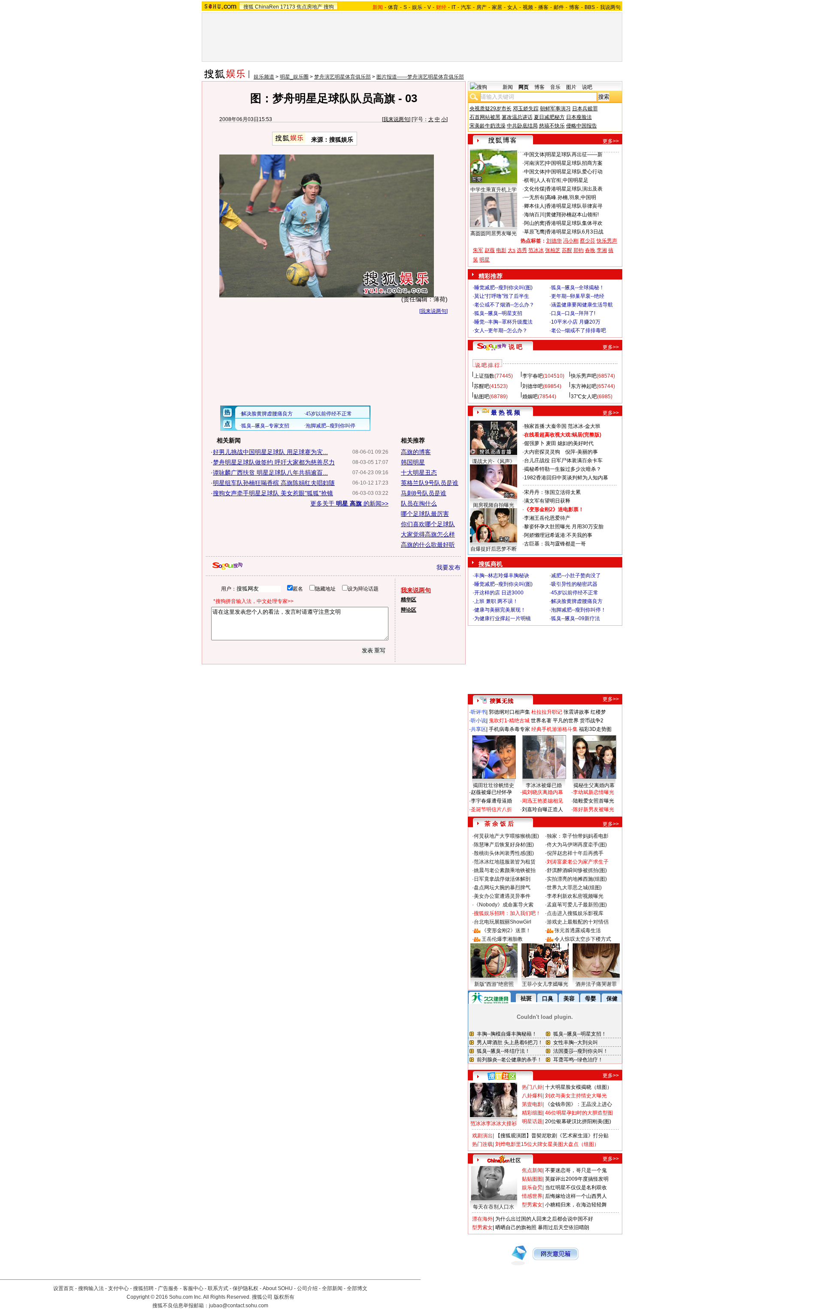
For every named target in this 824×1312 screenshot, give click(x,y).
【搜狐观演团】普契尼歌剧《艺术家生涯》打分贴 (552, 1136)
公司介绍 (307, 1288)
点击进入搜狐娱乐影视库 (575, 913)
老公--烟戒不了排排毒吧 (578, 330)
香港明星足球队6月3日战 (574, 232)
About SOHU (278, 1288)
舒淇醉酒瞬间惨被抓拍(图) (577, 870)
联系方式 (218, 1288)
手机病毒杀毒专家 (509, 729)
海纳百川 (534, 215)
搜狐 (248, 7)
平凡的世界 (566, 721)
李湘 (602, 250)
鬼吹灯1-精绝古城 (509, 721)
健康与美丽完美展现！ (500, 610)
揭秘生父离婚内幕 (594, 785)
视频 (528, 7)
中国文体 (534, 155)
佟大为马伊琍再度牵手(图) (577, 845)
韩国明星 (413, 462)
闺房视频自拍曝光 (493, 505)
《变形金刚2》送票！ (506, 930)
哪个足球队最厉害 (425, 513)
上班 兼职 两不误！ (496, 601)
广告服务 (168, 1288)
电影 (501, 250)
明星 (484, 260)
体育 (393, 7)
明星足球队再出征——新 (574, 155)
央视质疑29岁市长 (491, 109)
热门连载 (482, 1144)
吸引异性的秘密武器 (574, 584)
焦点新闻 (532, 1170)
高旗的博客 (416, 451)
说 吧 (515, 346)
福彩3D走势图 (595, 729)
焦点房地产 (309, 7)
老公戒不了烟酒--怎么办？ (504, 305)
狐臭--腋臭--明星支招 (498, 313)
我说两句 (610, 7)
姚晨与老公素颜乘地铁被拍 (505, 870)
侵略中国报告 (581, 126)
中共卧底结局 (522, 126)
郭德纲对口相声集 (509, 712)
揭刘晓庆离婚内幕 (542, 792)
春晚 (590, 250)
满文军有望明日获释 (547, 501)
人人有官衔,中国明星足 (562, 180)
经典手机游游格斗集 (554, 729)
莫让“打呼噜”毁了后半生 (501, 296)
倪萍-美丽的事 (581, 452)
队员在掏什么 (419, 503)
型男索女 (532, 1205)
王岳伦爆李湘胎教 (502, 939)
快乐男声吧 (584, 376)
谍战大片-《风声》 (493, 461)
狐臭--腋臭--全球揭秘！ (577, 288)
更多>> (611, 141)
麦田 (551, 443)
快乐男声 (607, 241)
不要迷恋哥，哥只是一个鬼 (576, 1170)
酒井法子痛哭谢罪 (596, 984)
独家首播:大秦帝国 (545, 426)
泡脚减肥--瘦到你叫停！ (578, 610)
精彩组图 (532, 1113)
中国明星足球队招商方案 (574, 163)
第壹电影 (532, 1104)
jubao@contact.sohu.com (238, 1306)
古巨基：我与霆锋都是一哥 (555, 544)
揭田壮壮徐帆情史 (493, 785)
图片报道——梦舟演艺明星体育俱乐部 (420, 77)
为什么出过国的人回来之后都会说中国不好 (544, 1219)
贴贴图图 (532, 1179)
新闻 (508, 87)
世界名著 (541, 721)
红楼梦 (598, 712)
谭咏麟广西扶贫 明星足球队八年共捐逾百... (270, 472)
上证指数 (484, 376)
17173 (287, 7)
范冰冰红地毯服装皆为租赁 (505, 862)
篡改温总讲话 (517, 117)
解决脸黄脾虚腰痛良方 (577, 601)
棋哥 (529, 180)
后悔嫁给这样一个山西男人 (576, 1196)
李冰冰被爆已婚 (544, 785)
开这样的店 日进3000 (499, 593)
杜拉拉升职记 (546, 712)
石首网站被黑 (485, 117)
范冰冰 (536, 250)
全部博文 (357, 1288)
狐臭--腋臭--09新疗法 (575, 618)
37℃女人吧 (584, 397)
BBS (590, 7)
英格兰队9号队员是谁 (429, 482)
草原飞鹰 (534, 232)
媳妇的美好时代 (575, 443)
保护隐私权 (245, 1288)
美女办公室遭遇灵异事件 (502, 896)
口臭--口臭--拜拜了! (573, 313)
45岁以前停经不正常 (574, 593)
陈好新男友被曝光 (593, 809)
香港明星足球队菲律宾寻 (574, 206)
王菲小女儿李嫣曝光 (545, 984)
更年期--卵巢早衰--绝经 (577, 296)
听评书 (478, 712)
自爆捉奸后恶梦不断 (493, 549)
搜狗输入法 (91, 1288)
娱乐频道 (264, 77)
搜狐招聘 (143, 1288)
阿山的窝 (534, 223)
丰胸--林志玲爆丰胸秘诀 (501, 576)
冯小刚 (571, 241)
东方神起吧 (584, 386)
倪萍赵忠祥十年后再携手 (575, 853)
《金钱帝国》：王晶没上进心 (578, 1104)
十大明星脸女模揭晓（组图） (578, 1087)
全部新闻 (332, 1288)
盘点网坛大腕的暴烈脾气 (502, 888)
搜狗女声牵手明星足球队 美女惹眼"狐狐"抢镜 (273, 493)
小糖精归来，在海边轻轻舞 (576, 1205)
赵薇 (490, 250)
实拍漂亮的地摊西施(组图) (577, 879)
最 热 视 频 (505, 412)
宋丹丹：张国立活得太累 (552, 492)
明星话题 (532, 1121)
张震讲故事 (576, 712)
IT (453, 7)
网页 (523, 87)
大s (511, 250)
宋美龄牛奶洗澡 (488, 126)
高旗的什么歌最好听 (428, 544)
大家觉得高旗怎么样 (428, 534)
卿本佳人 (534, 206)
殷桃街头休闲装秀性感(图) (504, 853)
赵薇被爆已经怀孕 (491, 792)
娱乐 (417, 7)
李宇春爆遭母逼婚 (491, 801)
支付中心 (118, 1288)
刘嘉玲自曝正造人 (542, 809)
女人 (512, 7)
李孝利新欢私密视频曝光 (575, 896)
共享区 (478, 729)
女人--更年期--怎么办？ (500, 330)
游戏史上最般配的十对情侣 (578, 922)
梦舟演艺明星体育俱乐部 (342, 77)
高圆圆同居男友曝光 (493, 233)
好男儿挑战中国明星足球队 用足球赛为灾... (270, 451)
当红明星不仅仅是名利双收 (576, 1188)
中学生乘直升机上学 (493, 190)
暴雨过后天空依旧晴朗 (563, 1227)
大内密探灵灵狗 (542, 452)
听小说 (478, 721)
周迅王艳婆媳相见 (542, 801)
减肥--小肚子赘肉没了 (576, 576)
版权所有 (284, 1297)
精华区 (408, 600)
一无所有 (534, 197)
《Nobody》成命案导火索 (503, 905)
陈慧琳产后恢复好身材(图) (504, 845)
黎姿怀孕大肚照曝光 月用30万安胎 (563, 527)
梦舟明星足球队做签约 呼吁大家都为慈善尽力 (274, 462)
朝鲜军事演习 (555, 109)
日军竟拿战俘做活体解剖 (502, 879)
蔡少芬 (587, 241)
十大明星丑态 (419, 472)
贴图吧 (481, 397)
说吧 (587, 87)
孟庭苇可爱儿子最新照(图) (577, 905)
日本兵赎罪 (585, 109)
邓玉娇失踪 (526, 109)
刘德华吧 (532, 386)
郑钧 (578, 250)
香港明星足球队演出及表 (574, 189)
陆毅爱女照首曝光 (593, 801)
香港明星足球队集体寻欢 (574, 223)
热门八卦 (532, 1087)
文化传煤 (534, 189)
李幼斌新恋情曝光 (593, 792)
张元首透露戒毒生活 (577, 930)
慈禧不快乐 (552, 126)
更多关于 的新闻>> (349, 503)
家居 (497, 7)
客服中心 (193, 1288)
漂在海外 (482, 1219)
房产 (481, 7)
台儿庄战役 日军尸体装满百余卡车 (563, 461)
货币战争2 (591, 721)
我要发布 (448, 567)
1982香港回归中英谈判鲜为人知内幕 (566, 478)
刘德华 (554, 241)
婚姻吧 (530, 397)
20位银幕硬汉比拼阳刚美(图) (578, 1121)
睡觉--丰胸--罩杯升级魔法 (503, 322)
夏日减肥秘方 (549, 117)
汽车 (466, 7)
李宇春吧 (532, 376)
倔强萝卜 (534, 443)
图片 (571, 87)
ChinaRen (267, 7)
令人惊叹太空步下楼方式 (582, 939)
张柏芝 (552, 250)
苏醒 (567, 250)
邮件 (559, 7)
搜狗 (329, 7)
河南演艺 (534, 163)
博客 (574, 7)
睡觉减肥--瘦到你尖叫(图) (503, 288)
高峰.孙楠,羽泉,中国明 (571, 197)
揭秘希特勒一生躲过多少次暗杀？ (562, 469)
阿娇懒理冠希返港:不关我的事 (558, 535)
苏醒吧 (481, 386)
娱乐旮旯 (532, 1188)
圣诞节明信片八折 (491, 809)
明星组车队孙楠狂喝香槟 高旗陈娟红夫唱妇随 (274, 482)
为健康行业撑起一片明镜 (502, 618)
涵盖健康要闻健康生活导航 (582, 305)
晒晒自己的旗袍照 (515, 1227)
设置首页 (63, 1288)
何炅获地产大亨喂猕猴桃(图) (506, 836)
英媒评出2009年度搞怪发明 (577, 1179)
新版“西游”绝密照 (494, 984)
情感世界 (532, 1196)
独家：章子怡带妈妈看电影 (578, 836)
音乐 (555, 87)
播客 (543, 7)
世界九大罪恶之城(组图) (574, 888)
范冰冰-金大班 (584, 426)
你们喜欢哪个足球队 (428, 524)
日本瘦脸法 (579, 117)
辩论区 (408, 610)
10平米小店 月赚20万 (575, 322)
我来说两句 (396, 119)
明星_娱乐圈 (294, 77)
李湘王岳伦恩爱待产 (547, 518)
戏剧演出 (482, 1136)
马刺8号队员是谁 (423, 493)
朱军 (478, 250)
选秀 (522, 250)
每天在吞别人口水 (493, 1207)
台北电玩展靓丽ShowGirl (502, 922)
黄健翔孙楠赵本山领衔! (572, 215)
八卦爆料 (532, 1096)
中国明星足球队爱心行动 (574, 172)
